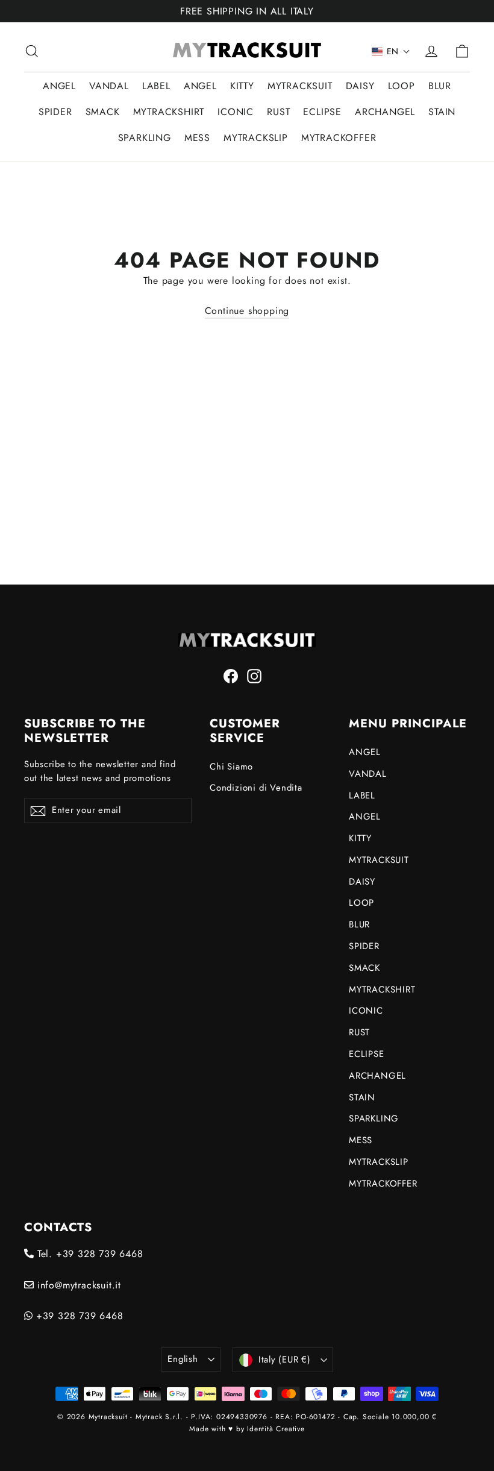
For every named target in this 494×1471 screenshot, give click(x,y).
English (182, 1359)
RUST (278, 112)
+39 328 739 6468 (78, 1316)
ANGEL (59, 86)
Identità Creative (276, 1428)
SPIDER (55, 112)
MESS (197, 138)
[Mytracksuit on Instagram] (254, 675)
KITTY (242, 86)
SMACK (103, 112)
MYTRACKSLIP (256, 138)
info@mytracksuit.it (77, 1285)
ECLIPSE (322, 112)
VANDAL (109, 86)
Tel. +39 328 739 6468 (88, 1254)
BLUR (439, 86)
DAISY (360, 86)
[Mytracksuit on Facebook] (231, 675)
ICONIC (235, 112)
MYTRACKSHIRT (169, 112)
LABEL (156, 86)
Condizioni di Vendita (256, 787)
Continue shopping (247, 311)
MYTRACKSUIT (300, 86)
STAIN (441, 112)
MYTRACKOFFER (339, 138)
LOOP (401, 86)
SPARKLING (144, 138)
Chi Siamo (231, 766)
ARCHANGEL (385, 112)
